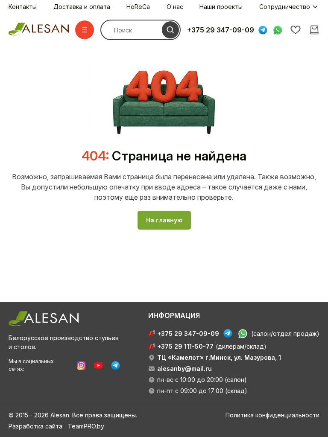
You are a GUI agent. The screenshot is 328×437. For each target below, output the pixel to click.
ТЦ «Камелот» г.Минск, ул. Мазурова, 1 (219, 357)
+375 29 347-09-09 (220, 30)
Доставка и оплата (81, 6)
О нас (175, 6)
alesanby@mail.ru (184, 368)
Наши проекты (221, 6)
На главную (164, 220)
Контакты (23, 6)
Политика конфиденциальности (272, 415)
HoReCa (138, 6)
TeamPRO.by (86, 426)
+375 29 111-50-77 (185, 346)
